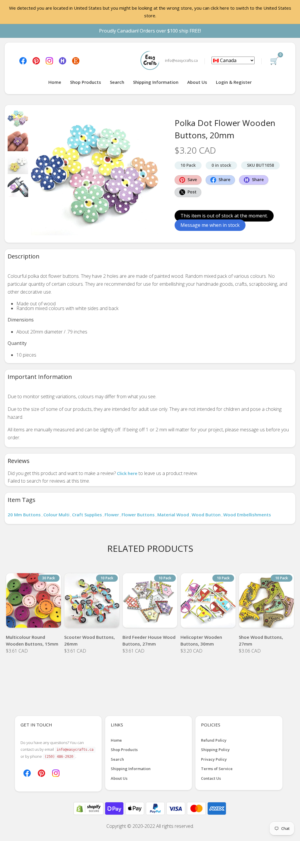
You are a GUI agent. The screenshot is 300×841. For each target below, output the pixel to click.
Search (117, 82)
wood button (206, 514)
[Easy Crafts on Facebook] (23, 60)
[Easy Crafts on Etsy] (75, 60)
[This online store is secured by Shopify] (89, 808)
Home (54, 82)
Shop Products (85, 82)
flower (112, 514)
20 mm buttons (24, 514)
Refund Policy (213, 740)
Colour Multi (56, 514)
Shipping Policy (215, 749)
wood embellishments (247, 514)
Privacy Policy (214, 759)
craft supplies (87, 514)
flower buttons (138, 514)
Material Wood (173, 514)
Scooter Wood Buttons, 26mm (89, 640)
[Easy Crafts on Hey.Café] (62, 60)
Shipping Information (155, 82)
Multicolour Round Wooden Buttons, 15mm (32, 640)
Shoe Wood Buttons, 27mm (261, 640)
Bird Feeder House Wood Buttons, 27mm (148, 640)
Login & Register (234, 82)
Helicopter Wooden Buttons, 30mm (201, 640)
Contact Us (211, 778)
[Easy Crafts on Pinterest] (36, 60)
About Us (197, 82)
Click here (127, 473)
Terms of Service (217, 768)
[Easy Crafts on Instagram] (49, 60)
